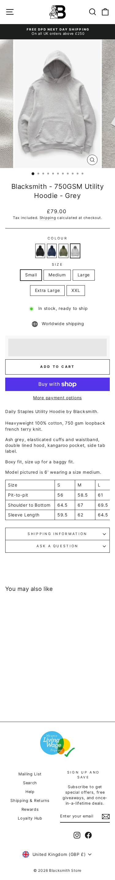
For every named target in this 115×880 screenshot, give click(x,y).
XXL (75, 290)
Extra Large (47, 290)
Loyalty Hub (30, 818)
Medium (57, 274)
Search (30, 783)
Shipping (48, 218)
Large (84, 274)
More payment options (57, 397)
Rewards (30, 809)
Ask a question (57, 546)
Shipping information (57, 534)
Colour (57, 238)
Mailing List (30, 774)
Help (30, 791)
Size (57, 264)
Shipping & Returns (29, 800)
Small (31, 274)
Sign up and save (83, 774)
